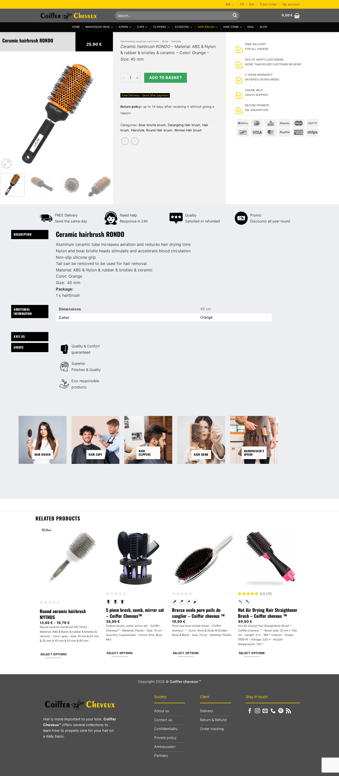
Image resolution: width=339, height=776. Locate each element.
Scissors (182, 27)
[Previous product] (135, 141)
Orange (206, 317)
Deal (250, 27)
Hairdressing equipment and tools (139, 41)
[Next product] (125, 141)
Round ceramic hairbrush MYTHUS (63, 614)
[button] (291, 15)
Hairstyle (176, 41)
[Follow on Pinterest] (280, 711)
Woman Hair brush (188, 130)
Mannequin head (97, 27)
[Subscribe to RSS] (288, 711)
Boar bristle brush (152, 125)
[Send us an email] (265, 711)
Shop (165, 41)
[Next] (104, 113)
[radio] (108, 601)
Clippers (159, 27)
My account (291, 4)
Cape (140, 27)
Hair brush (206, 27)
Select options (53, 654)
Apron (123, 27)
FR (242, 4)
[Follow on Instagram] (257, 711)
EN (251, 4)
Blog (263, 27)
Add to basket (165, 77)
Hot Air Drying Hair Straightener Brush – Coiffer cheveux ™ (267, 613)
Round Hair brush (159, 130)
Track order (268, 4)
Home (76, 27)
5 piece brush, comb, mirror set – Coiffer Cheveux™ (135, 613)
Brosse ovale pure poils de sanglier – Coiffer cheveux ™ (198, 613)
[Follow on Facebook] (249, 711)
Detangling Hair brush (184, 125)
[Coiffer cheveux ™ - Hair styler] (73, 15)
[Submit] (235, 15)
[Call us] (273, 711)
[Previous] (8, 113)
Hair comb (231, 27)
